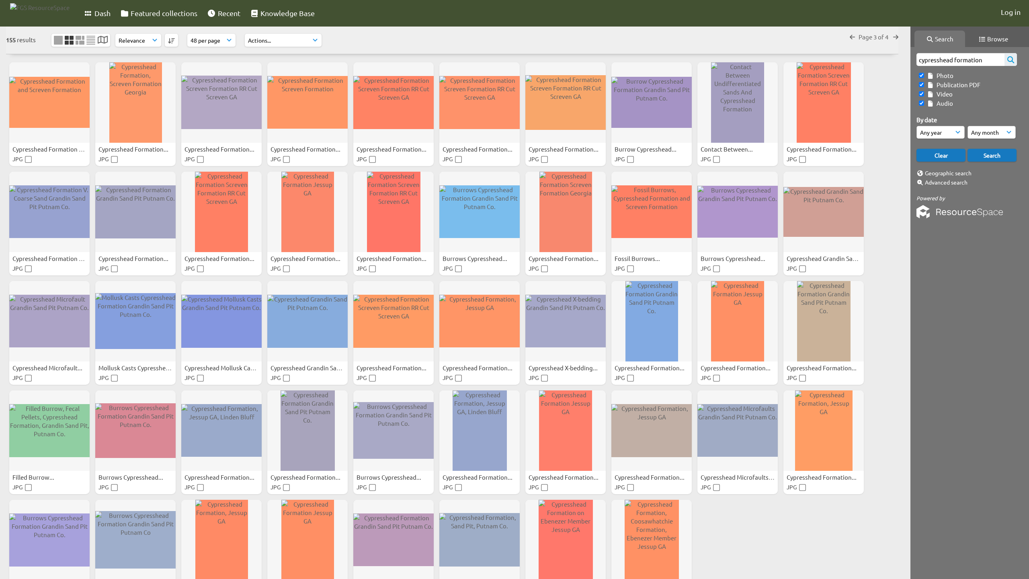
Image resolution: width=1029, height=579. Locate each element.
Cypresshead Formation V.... (51, 258)
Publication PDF (957, 84)
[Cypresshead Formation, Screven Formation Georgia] (135, 102)
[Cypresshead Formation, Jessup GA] (479, 321)
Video (943, 94)
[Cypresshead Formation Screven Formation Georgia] (565, 212)
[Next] (895, 37)
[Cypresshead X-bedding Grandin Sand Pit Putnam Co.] (565, 321)
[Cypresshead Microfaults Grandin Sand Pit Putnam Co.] (737, 430)
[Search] (1010, 59)
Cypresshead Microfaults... (738, 477)
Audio (943, 103)
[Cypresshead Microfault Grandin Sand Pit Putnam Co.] (49, 321)
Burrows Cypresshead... (475, 258)
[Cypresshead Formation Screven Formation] (307, 102)
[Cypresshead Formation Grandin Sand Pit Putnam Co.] (135, 212)
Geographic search (948, 173)
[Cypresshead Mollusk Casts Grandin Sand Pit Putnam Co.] (221, 321)
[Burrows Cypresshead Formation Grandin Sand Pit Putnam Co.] (479, 212)
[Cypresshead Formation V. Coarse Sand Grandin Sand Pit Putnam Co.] (49, 212)
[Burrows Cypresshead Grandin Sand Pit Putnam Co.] (737, 212)
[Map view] (103, 40)
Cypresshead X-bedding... (564, 368)
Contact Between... (727, 149)
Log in (1011, 12)
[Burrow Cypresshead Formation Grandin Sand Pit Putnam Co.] (651, 102)
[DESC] (171, 40)
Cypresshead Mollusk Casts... (224, 368)
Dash (102, 13)
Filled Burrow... (33, 477)
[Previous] (852, 37)
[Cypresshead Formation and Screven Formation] (49, 102)
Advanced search (946, 182)
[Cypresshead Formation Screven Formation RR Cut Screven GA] (221, 102)
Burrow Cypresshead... (646, 149)
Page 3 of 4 (874, 37)
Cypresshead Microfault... (48, 368)
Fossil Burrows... (638, 258)
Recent (228, 13)
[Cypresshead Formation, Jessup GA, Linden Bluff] (221, 430)
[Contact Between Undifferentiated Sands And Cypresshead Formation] (737, 102)
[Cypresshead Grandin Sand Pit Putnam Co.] (823, 212)
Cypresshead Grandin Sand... (826, 258)
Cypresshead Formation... (134, 149)
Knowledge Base (287, 13)
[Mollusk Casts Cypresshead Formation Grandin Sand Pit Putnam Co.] (135, 321)
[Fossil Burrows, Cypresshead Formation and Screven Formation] (651, 212)
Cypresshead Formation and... (53, 149)
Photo (943, 75)
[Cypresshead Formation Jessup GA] (307, 212)
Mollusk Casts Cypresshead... (138, 368)
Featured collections (163, 13)
